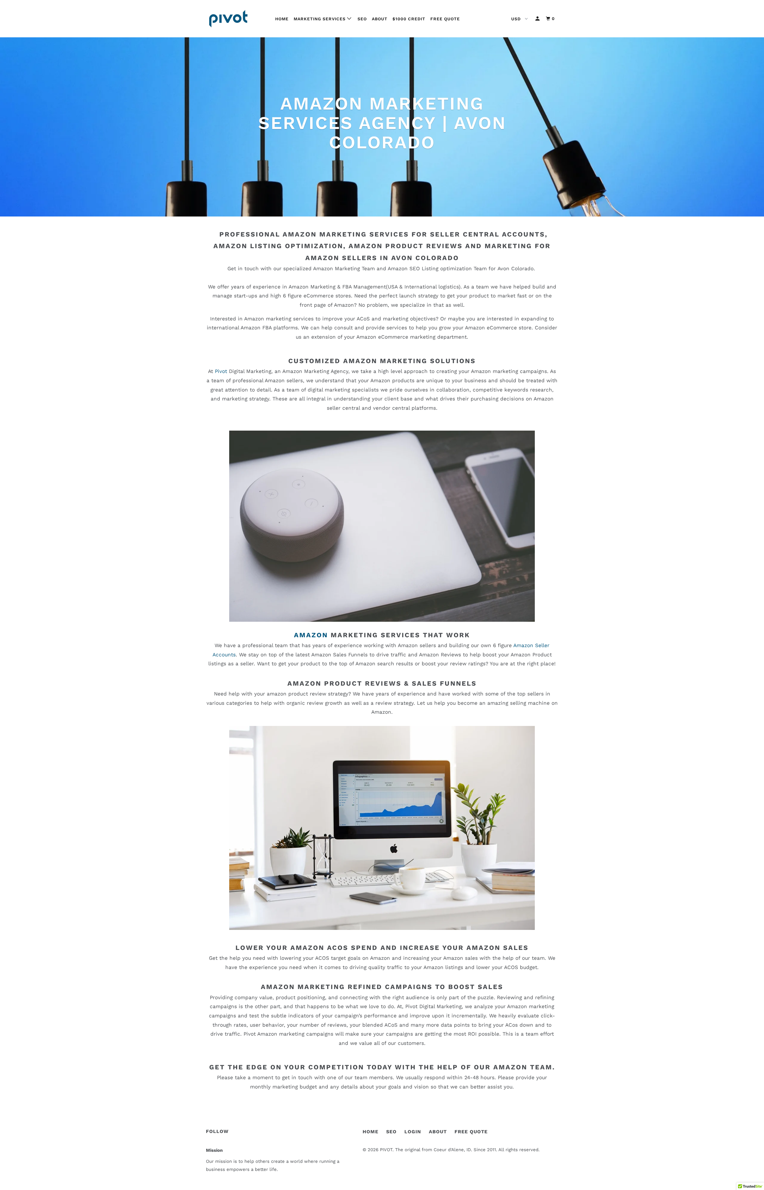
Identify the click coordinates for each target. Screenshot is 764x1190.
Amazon (311, 635)
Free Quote (445, 18)
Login (412, 1131)
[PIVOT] (236, 18)
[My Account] (538, 18)
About (379, 18)
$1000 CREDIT (408, 18)
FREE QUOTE (471, 1131)
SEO (362, 18)
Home (282, 18)
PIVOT (386, 1149)
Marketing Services (320, 18)
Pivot (222, 371)
